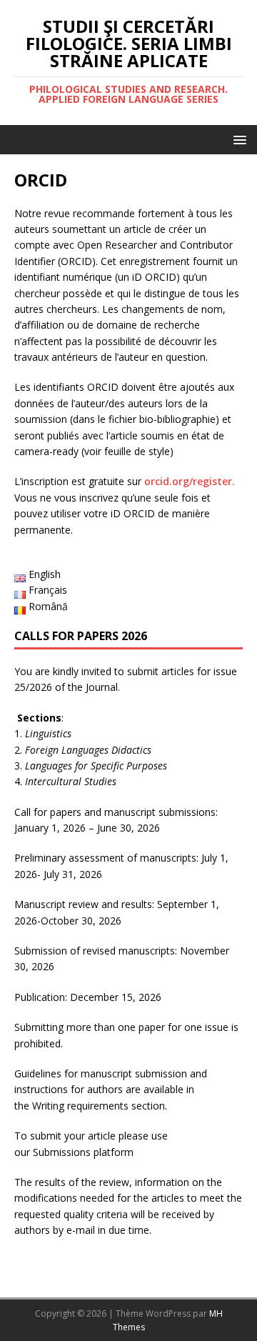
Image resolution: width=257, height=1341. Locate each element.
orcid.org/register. (189, 481)
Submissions (62, 1152)
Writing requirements (80, 1105)
